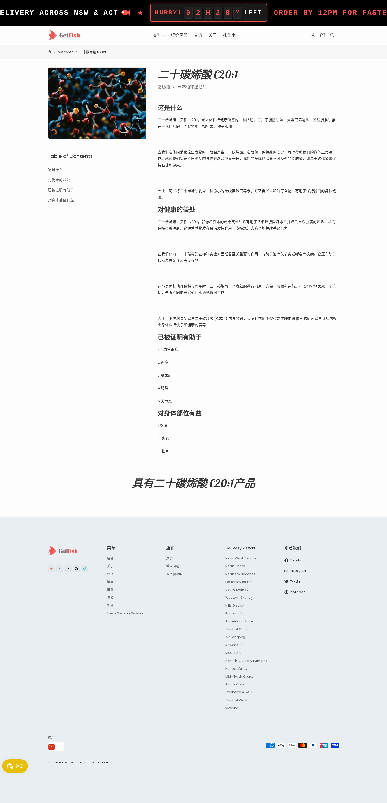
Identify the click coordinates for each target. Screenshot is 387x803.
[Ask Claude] (51, 568)
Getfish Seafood (70, 762)
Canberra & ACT (239, 692)
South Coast (235, 684)
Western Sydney (239, 597)
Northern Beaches (240, 574)
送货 (169, 558)
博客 (110, 582)
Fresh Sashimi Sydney (125, 613)
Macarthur (234, 653)
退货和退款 (174, 574)
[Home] (50, 52)
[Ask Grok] (67, 568)
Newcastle (234, 645)
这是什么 (55, 169)
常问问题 (172, 566)
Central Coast (237, 629)
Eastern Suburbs (238, 582)
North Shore (235, 566)
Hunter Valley (236, 668)
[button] (158, 35)
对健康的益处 (59, 180)
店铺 (110, 558)
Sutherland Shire (239, 621)
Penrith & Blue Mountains (246, 661)
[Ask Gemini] (59, 568)
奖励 (110, 605)
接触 (110, 590)
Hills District (235, 605)
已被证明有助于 (61, 190)
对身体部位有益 (61, 199)
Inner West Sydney (241, 558)
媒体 (110, 574)
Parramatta (235, 613)
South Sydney (236, 590)
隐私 (110, 597)
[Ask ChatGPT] (76, 568)
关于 (110, 566)
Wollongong (235, 637)
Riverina (232, 708)
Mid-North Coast (239, 676)
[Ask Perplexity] (84, 568)
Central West (236, 700)
